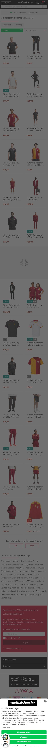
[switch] (5, 744)
